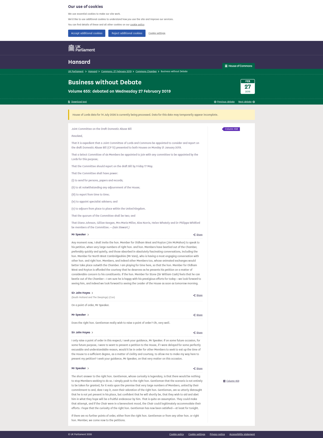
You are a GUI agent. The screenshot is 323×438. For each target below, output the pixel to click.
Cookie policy (176, 434)
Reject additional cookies (127, 33)
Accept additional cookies (86, 33)
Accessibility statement (242, 434)
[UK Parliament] (82, 48)
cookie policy (137, 24)
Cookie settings (157, 33)
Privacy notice (217, 434)
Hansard (79, 61)
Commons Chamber (146, 71)
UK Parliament (75, 71)
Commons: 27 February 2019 (116, 71)
